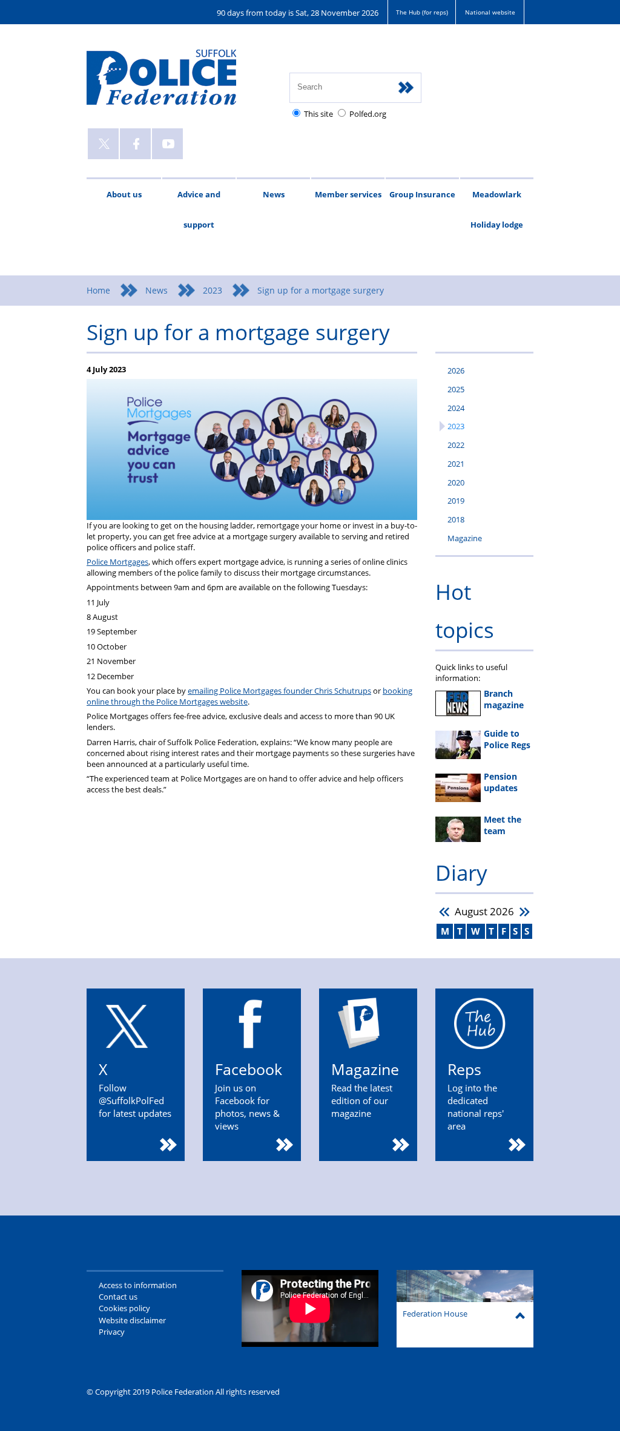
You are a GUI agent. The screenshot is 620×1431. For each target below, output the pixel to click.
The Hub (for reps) (422, 12)
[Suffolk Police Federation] (179, 83)
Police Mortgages (117, 561)
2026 (455, 370)
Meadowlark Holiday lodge (496, 209)
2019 (455, 500)
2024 (455, 408)
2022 (455, 444)
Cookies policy (124, 1308)
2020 (455, 482)
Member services (348, 194)
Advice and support (198, 209)
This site (318, 113)
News (274, 194)
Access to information (138, 1285)
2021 (455, 463)
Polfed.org (367, 113)
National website (490, 12)
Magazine (464, 538)
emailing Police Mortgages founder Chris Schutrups (279, 690)
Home (98, 290)
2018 (455, 519)
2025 (455, 389)
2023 (212, 290)
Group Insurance (422, 194)
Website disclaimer (132, 1320)
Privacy (112, 1331)
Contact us (118, 1296)
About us (124, 194)
